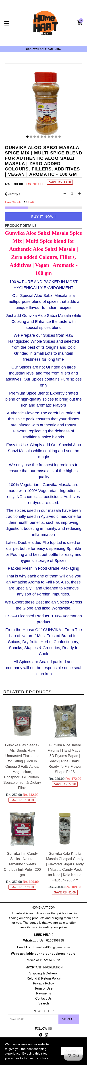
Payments (43, 993)
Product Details (21, 225)
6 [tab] (45, 137)
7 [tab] (49, 137)
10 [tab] (59, 137)
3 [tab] (34, 137)
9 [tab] (56, 137)
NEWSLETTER (44, 1011)
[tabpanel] (43, 103)
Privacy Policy (43, 983)
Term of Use (43, 988)
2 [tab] (31, 137)
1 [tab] (27, 137)
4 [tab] (38, 137)
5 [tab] (42, 137)
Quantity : (12, 194)
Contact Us (43, 998)
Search (43, 1003)
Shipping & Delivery (43, 973)
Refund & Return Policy (44, 978)
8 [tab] (52, 137)
